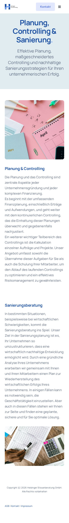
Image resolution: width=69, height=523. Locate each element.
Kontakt (15, 505)
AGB (7, 505)
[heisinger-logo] (11, 5)
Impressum (26, 505)
